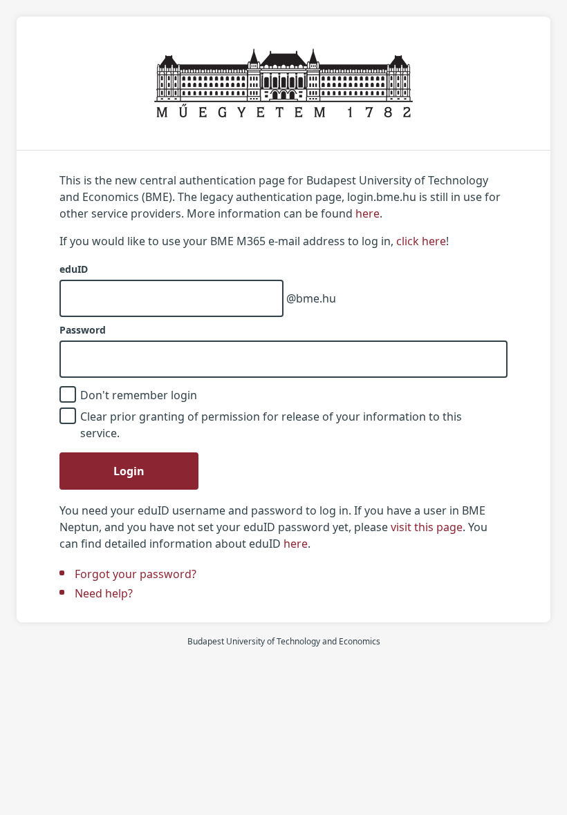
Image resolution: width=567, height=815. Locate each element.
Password (82, 330)
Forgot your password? (135, 574)
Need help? (104, 593)
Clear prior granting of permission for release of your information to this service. (271, 425)
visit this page (427, 527)
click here (421, 241)
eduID (73, 269)
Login (129, 471)
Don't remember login (138, 395)
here (367, 213)
